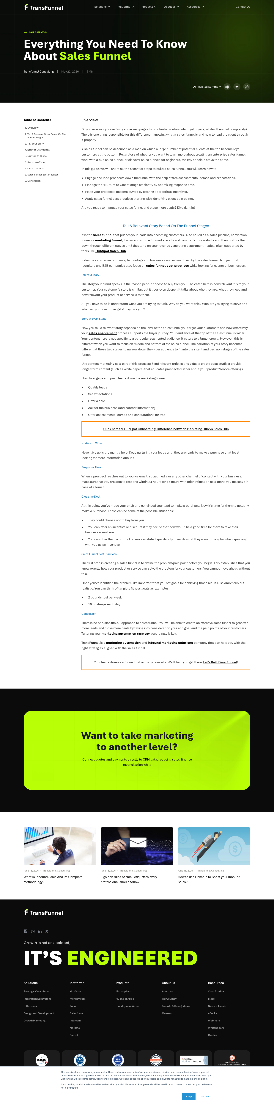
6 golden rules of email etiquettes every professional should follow (129, 879)
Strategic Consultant (36, 991)
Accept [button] (188, 1096)
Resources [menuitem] (193, 7)
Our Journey (169, 998)
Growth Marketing (34, 1020)
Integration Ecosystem (37, 998)
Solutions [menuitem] (100, 7)
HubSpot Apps (125, 998)
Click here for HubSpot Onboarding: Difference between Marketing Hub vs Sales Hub (166, 429)
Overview (32, 127)
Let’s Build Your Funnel (220, 662)
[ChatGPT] (227, 86)
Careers (167, 1013)
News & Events (217, 1006)
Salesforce (76, 1013)
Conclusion (34, 180)
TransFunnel (90, 643)
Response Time (36, 162)
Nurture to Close (37, 156)
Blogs (211, 998)
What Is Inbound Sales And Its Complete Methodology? (53, 879)
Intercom (75, 1020)
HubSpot (75, 991)
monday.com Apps (127, 1006)
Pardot (74, 1035)
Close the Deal (35, 168)
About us (167, 991)
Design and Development (39, 1013)
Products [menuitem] (147, 7)
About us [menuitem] (170, 7)
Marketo (75, 1027)
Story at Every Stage (38, 149)
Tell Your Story (35, 143)
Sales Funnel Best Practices (43, 174)
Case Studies (216, 991)
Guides (212, 1035)
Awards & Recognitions (176, 1006)
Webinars (214, 1020)
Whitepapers (216, 1027)
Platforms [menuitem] (124, 7)
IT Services (30, 1006)
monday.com (78, 998)
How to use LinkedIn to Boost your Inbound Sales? (209, 879)
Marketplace (123, 991)
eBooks (212, 1013)
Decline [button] (205, 1096)
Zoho (73, 1006)
